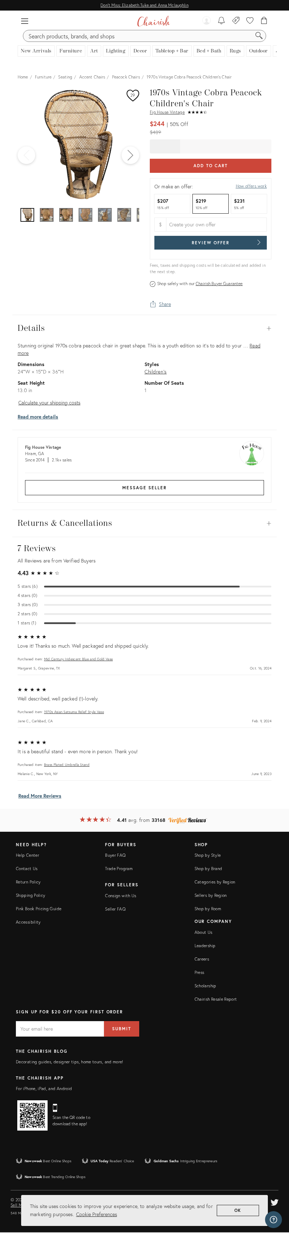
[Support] (273, 1219)
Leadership (205, 945)
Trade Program (119, 868)
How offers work (251, 186)
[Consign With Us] (236, 21)
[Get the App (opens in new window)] (32, 1115)
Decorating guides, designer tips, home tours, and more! (69, 1061)
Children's (155, 371)
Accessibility (28, 922)
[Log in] (206, 21)
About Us (204, 932)
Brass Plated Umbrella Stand (67, 764)
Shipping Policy (30, 895)
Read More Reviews (39, 795)
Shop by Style (208, 855)
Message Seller (144, 487)
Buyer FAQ (115, 855)
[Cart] (264, 21)
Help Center (27, 855)
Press (199, 972)
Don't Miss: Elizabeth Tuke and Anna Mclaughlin (144, 5)
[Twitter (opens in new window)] (274, 1201)
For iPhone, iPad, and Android (44, 1088)
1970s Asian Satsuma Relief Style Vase (74, 712)
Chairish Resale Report (216, 999)
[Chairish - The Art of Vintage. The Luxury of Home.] (153, 21)
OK (238, 1210)
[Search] (259, 36)
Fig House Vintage (167, 112)
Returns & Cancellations (144, 523)
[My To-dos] (221, 21)
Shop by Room (208, 908)
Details (144, 328)
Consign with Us (120, 895)
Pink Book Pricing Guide (38, 908)
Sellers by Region (211, 895)
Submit (121, 1028)
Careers (202, 959)
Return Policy (28, 882)
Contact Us (27, 868)
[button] (25, 21)
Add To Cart (210, 165)
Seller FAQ (115, 909)
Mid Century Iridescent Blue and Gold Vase (78, 659)
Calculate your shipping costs (49, 402)
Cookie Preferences (96, 1214)
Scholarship (205, 985)
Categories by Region (215, 882)
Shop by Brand (208, 868)
